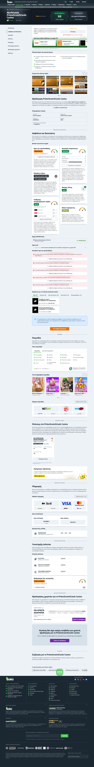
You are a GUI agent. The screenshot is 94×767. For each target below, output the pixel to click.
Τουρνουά (69, 4)
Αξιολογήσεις (62, 4)
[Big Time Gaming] (66, 409)
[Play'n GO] (79, 409)
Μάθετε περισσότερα (67, 7)
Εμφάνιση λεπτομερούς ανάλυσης (46, 156)
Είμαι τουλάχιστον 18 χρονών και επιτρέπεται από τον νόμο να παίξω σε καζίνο (45, 739)
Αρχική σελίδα (11, 4)
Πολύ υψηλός (60, 19)
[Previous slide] (82, 38)
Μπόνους (35, 4)
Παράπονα (47, 4)
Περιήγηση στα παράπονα (74, 165)
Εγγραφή (64, 736)
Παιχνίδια (28, 4)
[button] (10, 20)
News (75, 4)
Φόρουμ (54, 4)
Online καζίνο (20, 4)
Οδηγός (41, 4)
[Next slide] (84, 38)
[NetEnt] (46, 409)
